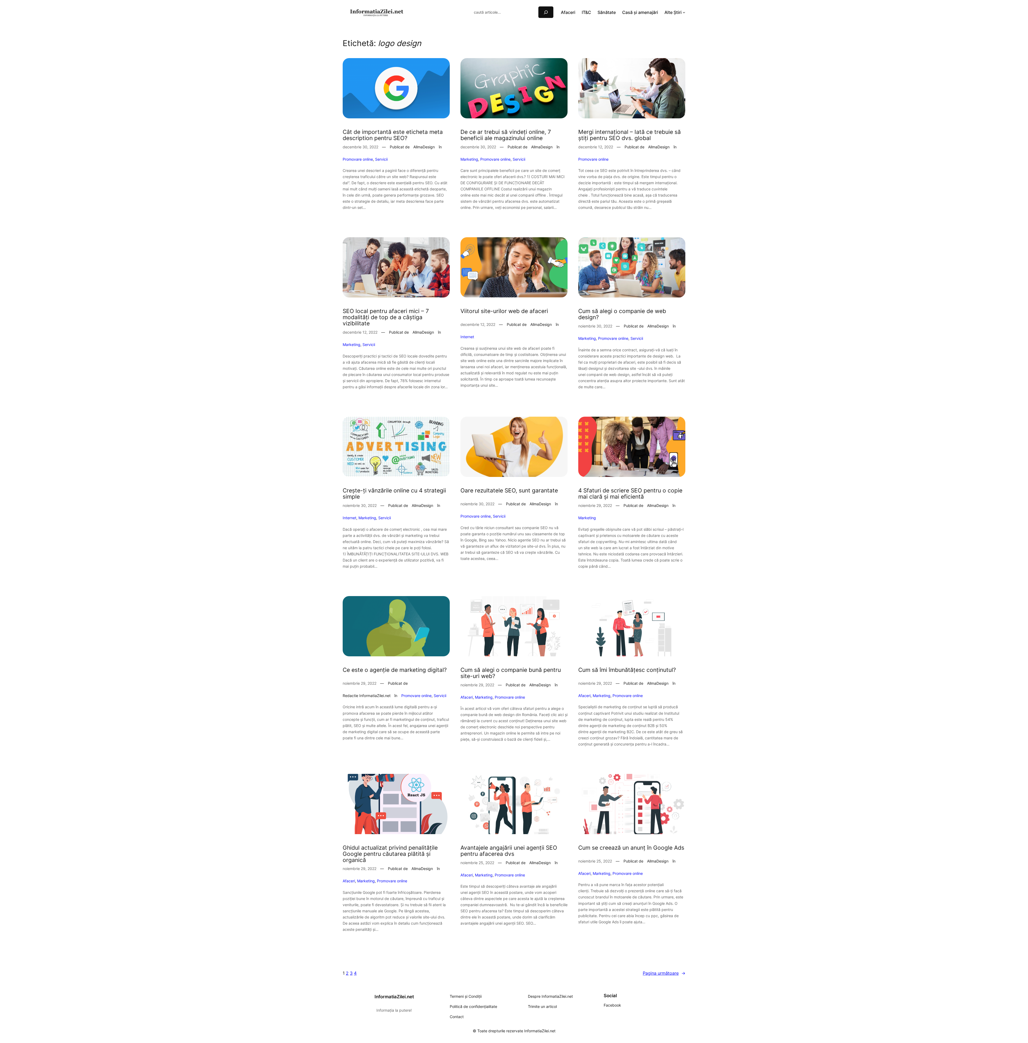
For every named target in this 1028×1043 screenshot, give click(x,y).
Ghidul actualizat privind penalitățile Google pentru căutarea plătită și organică (390, 854)
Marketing (469, 159)
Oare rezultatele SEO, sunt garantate (509, 491)
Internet (467, 336)
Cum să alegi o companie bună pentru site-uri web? (510, 673)
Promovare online (358, 159)
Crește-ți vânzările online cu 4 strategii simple (394, 494)
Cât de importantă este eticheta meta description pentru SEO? (393, 135)
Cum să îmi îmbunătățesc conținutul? (627, 670)
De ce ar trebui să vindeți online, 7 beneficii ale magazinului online (505, 135)
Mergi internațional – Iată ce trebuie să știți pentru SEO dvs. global (629, 135)
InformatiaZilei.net (394, 996)
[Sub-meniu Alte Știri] (684, 12)
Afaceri (466, 697)
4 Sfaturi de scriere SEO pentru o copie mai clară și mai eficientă (630, 494)
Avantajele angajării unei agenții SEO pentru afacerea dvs (508, 851)
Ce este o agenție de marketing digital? (395, 670)
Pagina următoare (664, 973)
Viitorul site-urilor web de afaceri (504, 311)
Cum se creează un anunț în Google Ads (631, 848)
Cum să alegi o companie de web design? (622, 314)
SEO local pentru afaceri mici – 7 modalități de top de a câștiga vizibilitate (386, 317)
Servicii (381, 159)
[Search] (545, 12)
